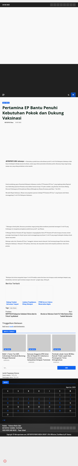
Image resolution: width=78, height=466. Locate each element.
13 (39, 403)
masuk (11, 326)
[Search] (68, 95)
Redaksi (4, 426)
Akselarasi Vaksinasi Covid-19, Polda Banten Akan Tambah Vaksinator (56, 313)
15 (59, 403)
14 (49, 403)
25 (18, 411)
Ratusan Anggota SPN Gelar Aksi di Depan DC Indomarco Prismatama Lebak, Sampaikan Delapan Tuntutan (38, 357)
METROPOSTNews (8, 122)
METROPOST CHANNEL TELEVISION (12, 428)
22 (60, 407)
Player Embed (22, 430)
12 (28, 403)
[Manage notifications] (4, 461)
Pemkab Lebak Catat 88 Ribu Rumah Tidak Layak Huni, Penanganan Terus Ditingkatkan (63, 357)
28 (49, 411)
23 (70, 407)
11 (18, 403)
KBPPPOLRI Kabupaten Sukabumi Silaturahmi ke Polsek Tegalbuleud (21, 313)
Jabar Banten (6, 102)
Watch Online (73, 95)
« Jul (3, 420)
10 (7, 403)
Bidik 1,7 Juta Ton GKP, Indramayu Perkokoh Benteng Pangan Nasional (13, 356)
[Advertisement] (39, 78)
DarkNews (60, 434)
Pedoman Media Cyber (14, 426)
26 (28, 411)
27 (39, 411)
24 (8, 411)
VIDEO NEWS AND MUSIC (9, 430)
